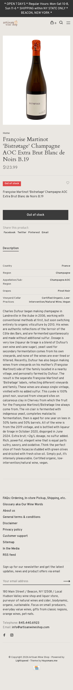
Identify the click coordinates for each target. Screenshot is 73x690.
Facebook (10, 232)
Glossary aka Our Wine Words (23, 504)
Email (45, 232)
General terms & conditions (21, 517)
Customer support (15, 536)
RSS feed (9, 555)
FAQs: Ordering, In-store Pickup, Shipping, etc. (34, 498)
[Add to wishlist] (67, 183)
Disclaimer (10, 523)
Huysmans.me (49, 660)
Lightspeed (22, 660)
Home (6, 133)
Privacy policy (12, 530)
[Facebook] (4, 635)
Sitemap (8, 542)
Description (11, 248)
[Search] (61, 23)
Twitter (21, 232)
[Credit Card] (36, 669)
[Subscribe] (65, 581)
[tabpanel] (36, 80)
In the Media (11, 549)
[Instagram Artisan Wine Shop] (11, 635)
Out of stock (35, 215)
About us (9, 511)
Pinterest (34, 232)
